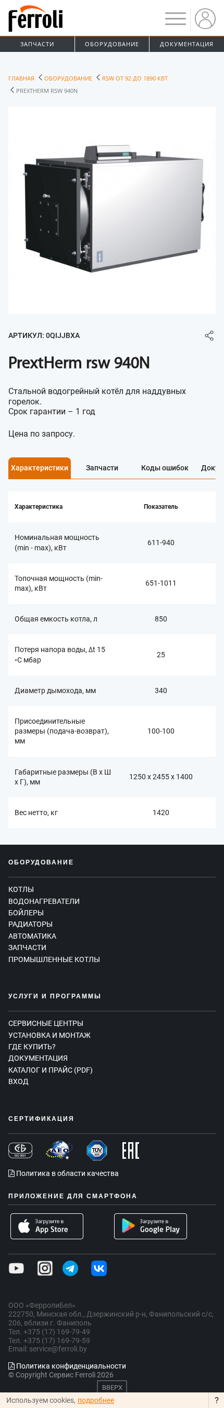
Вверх (112, 1387)
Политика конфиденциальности (70, 1366)
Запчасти (37, 44)
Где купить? (32, 1047)
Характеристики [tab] (39, 468)
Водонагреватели (44, 901)
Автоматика (32, 936)
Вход (18, 1081)
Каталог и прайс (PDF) (50, 1070)
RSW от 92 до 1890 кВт (135, 78)
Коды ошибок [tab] (165, 468)
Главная (21, 78)
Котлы (21, 889)
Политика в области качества (67, 1173)
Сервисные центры (45, 1023)
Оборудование (112, 44)
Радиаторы (30, 924)
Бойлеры (26, 913)
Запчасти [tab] (102, 468)
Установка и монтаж (49, 1035)
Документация (187, 44)
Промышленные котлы (54, 959)
